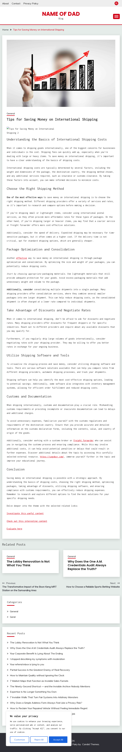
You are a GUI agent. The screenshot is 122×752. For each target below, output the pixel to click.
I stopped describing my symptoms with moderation (37, 658)
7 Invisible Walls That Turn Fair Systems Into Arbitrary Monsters (44, 697)
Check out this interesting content (27, 521)
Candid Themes (90, 744)
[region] (38, 728)
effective (21, 258)
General (11, 113)
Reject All (39, 739)
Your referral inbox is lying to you (27, 664)
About (5, 3)
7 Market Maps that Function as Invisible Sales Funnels (39, 680)
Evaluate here (14, 528)
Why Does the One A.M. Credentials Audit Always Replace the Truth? (87, 565)
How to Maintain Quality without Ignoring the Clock (37, 675)
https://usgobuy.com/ (52, 456)
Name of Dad (61, 14)
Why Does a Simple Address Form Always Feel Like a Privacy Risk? (46, 702)
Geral (12, 616)
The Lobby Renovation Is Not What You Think (28, 563)
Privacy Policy (30, 3)
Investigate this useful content (25, 513)
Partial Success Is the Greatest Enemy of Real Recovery (40, 669)
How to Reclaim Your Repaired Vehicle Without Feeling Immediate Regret (48, 708)
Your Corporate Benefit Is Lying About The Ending (36, 653)
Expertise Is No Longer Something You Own (33, 691)
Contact (16, 3)
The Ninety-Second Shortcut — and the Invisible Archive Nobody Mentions (50, 686)
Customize (19, 739)
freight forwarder (83, 440)
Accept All (58, 739)
